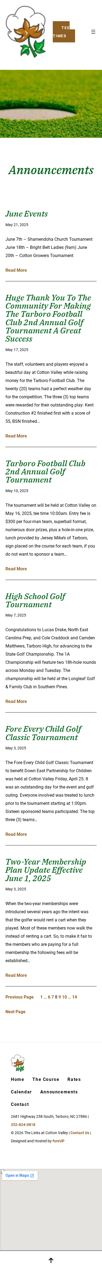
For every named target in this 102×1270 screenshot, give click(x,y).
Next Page (15, 1011)
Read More (16, 270)
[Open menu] (93, 32)
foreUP (58, 1141)
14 (74, 997)
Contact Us (79, 1133)
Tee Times (61, 32)
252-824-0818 (23, 1124)
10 (64, 997)
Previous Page (19, 997)
